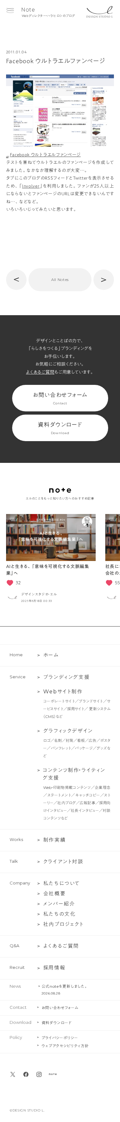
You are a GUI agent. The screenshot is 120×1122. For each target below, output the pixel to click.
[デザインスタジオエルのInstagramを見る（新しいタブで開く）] (39, 1074)
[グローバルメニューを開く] (10, 10)
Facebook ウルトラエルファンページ (45, 154)
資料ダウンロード (60, 428)
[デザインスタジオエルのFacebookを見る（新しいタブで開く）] (26, 1074)
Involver (31, 186)
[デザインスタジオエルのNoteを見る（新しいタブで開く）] (53, 1074)
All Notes (60, 279)
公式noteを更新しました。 (65, 986)
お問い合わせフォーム (60, 398)
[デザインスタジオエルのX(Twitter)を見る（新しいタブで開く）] (13, 1074)
